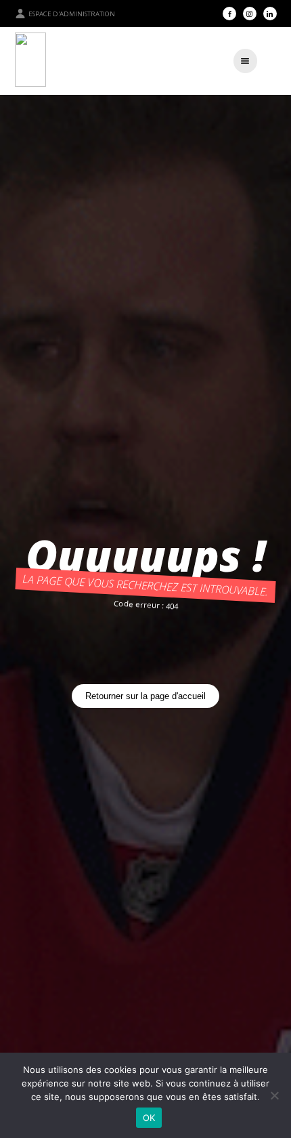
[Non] (274, 1095)
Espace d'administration (71, 13)
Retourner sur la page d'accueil (145, 696)
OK (149, 1117)
